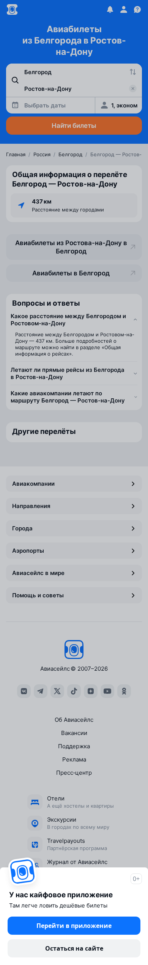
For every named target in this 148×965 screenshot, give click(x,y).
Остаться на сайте (74, 948)
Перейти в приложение (74, 925)
